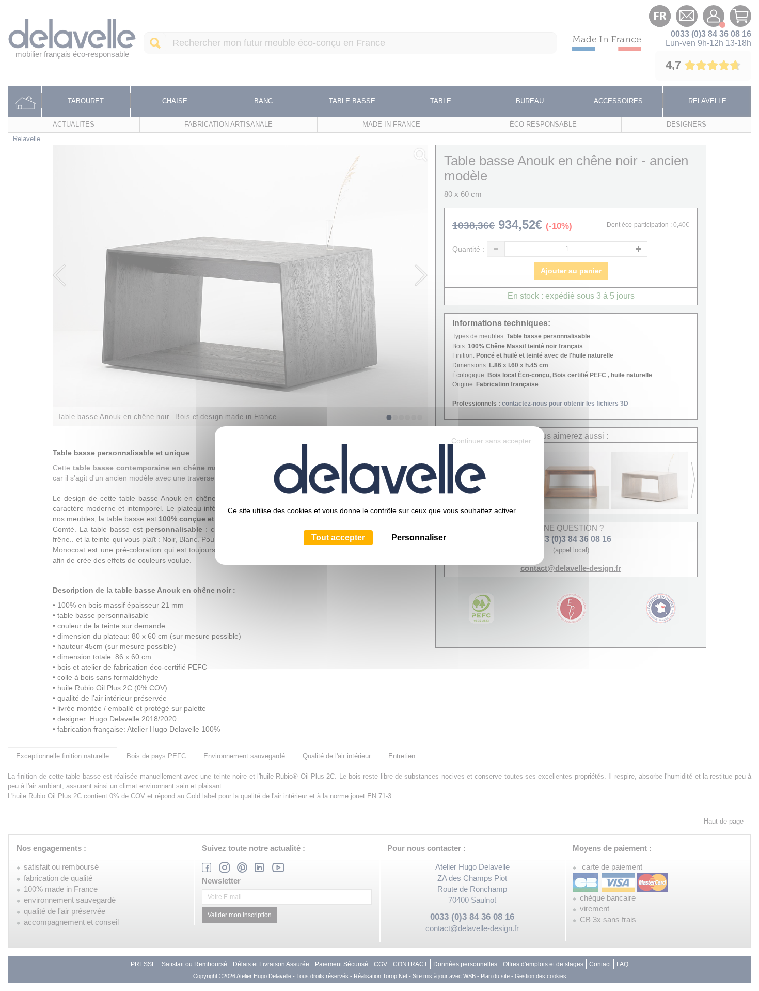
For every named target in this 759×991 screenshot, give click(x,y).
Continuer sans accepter (491, 441)
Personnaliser (418, 537)
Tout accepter (338, 537)
